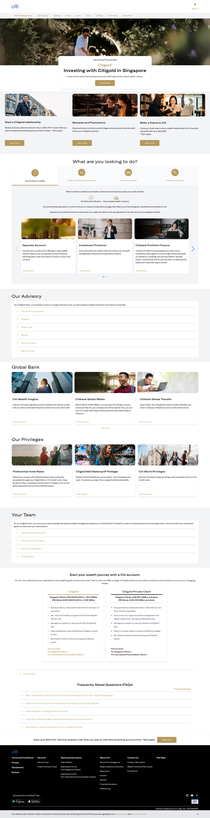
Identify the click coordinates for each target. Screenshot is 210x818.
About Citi (105, 757)
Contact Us (132, 757)
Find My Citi (132, 771)
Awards (103, 780)
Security (41, 757)
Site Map (161, 757)
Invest (67, 15)
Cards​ (88, 15)
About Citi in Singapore (110, 762)
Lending (99, 15)
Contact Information (136, 762)
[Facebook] (196, 795)
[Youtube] (192, 795)
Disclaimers (18, 767)
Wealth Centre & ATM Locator (140, 767)
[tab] (23, 16)
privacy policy (121, 814)
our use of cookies (139, 814)
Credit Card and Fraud (47, 767)
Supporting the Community (111, 767)
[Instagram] (187, 795)
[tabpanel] (105, 234)
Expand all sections (182, 689)
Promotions (113, 15)
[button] (103, 276)
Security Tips (43, 762)
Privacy (15, 762)
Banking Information (71, 757)
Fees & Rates (66, 762)
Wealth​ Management (23, 15)
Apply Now (127, 15)
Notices (15, 772)
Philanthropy (105, 788)
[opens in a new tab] (15, 6)
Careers (103, 775)
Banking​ (56, 15)
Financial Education (108, 784)
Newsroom (104, 771)
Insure (78, 15)
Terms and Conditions (23, 757)
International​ (42, 15)
